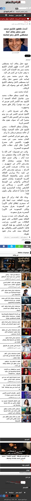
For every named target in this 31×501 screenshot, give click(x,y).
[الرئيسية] (24, 15)
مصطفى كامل (24, 237)
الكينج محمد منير (14, 237)
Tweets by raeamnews (25, 472)
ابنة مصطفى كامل (26, 239)
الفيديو (27, 439)
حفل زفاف (6, 237)
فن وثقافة (26, 21)
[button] (22, 460)
